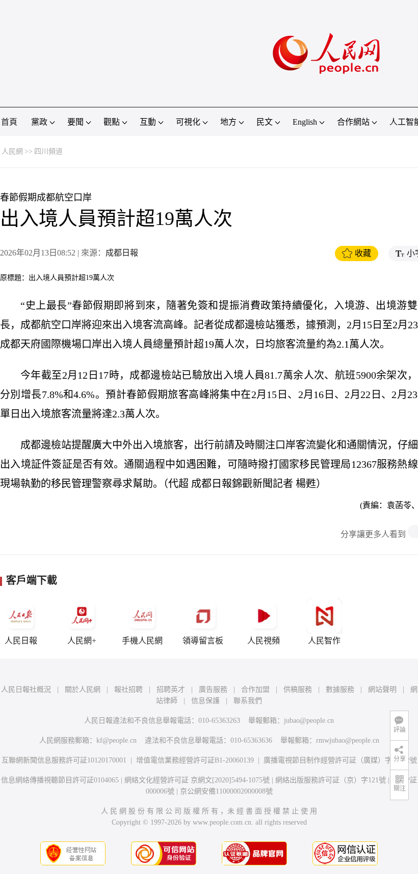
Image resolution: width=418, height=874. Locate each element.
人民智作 (324, 640)
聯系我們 (247, 700)
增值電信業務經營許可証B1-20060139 (195, 760)
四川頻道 (48, 151)
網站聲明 (382, 689)
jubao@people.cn (309, 720)
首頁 (9, 122)
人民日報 (21, 640)
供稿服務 (297, 689)
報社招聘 (128, 689)
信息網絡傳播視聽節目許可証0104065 (60, 780)
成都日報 (122, 252)
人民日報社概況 (26, 689)
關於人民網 (82, 689)
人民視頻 (263, 640)
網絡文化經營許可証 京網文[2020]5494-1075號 (197, 780)
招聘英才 (170, 689)
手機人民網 (142, 640)
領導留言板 (202, 640)
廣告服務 (213, 689)
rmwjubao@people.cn (347, 740)
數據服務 (340, 689)
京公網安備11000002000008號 (226, 791)
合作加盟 (255, 689)
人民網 (12, 151)
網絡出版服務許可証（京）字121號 (330, 780)
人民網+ (81, 640)
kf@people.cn (116, 740)
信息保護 (205, 700)
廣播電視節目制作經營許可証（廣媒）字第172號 (340, 760)
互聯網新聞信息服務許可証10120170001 (64, 760)
